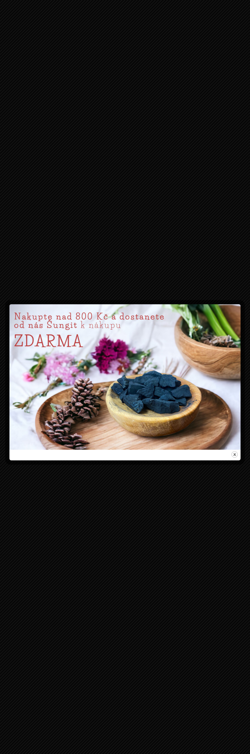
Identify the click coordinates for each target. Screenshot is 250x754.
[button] (196, 347)
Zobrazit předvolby (163, 402)
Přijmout (87, 402)
